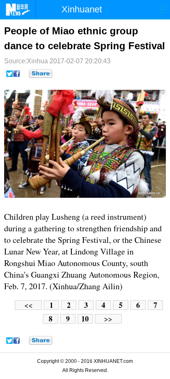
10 (85, 319)
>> (108, 319)
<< (28, 305)
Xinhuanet (81, 9)
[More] (40, 73)
